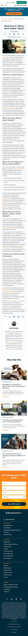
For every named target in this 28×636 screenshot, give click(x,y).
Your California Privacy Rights (14, 624)
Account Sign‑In (11, 2)
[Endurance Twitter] (16, 599)
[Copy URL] (23, 34)
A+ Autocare (11, 342)
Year (4, 483)
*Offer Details (14, 632)
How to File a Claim (8, 555)
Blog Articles (7, 541)
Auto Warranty (7, 546)
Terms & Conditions (14, 629)
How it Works (7, 527)
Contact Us (6, 591)
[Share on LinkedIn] (9, 34)
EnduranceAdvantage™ (9, 108)
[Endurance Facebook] (7, 599)
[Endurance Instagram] (21, 599)
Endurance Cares (8, 572)
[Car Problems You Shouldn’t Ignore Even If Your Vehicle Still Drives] (14, 408)
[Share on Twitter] (14, 34)
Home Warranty (7, 534)
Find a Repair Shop (8, 553)
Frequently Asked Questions (11, 544)
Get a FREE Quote (14, 504)
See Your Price (21, 2)
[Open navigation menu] (2, 5)
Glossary (6, 548)
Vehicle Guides (7, 558)
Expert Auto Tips (8, 417)
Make (4, 488)
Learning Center (9, 18)
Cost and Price (7, 381)
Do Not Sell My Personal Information (14, 626)
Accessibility (7, 589)
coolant (9, 91)
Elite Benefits (6, 289)
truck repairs (6, 57)
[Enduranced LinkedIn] (11, 599)
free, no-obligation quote (15, 301)
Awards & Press (7, 570)
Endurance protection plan (10, 291)
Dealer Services (8, 575)
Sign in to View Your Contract (11, 584)
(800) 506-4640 (15, 13)
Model (4, 492)
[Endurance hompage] (14, 514)
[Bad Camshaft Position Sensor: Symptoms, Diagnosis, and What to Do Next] (14, 441)
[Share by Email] (18, 34)
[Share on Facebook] (5, 34)
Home (2, 18)
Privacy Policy (14, 621)
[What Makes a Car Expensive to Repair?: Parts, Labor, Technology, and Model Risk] (14, 372)
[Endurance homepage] (8, 5)
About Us (6, 565)
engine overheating (18, 168)
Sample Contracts (8, 551)
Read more (13, 349)
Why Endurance (7, 568)
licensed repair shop (8, 201)
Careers (6, 577)
